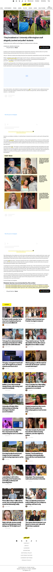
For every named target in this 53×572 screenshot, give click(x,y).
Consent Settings (26, 557)
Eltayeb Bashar (10, 47)
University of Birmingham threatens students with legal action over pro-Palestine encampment (27, 286)
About (26, 545)
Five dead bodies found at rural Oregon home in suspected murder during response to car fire (12, 455)
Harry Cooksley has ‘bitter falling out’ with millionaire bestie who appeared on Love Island (35, 386)
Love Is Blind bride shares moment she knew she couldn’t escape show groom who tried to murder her (44, 196)
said (29, 89)
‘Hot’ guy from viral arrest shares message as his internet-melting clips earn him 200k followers (12, 342)
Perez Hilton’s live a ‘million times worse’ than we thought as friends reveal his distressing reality (12, 502)
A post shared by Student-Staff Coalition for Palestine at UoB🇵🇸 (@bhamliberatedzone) (21, 132)
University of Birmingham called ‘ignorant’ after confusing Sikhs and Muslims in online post (26, 287)
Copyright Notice (26, 555)
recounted (11, 140)
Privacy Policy (26, 560)
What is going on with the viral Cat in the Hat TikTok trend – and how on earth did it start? (35, 364)
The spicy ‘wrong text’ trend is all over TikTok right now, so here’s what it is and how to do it (12, 364)
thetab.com (24, 567)
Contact (26, 543)
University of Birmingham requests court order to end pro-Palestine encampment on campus (26, 284)
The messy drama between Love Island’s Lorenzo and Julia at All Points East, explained (35, 524)
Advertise (26, 550)
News (16, 47)
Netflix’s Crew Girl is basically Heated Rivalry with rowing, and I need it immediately (12, 386)
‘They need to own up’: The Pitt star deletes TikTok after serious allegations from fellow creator (35, 342)
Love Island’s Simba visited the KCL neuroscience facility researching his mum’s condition (12, 431)
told (9, 260)
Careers (26, 548)
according (11, 60)
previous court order (12, 57)
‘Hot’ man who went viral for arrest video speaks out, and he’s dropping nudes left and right (44, 161)
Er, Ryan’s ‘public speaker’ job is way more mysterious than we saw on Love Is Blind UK (12, 321)
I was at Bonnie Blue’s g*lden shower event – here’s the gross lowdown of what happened (43, 178)
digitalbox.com (27, 570)
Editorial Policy (26, 553)
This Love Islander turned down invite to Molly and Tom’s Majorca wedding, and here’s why (35, 502)
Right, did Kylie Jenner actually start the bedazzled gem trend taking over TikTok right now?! (11, 524)
